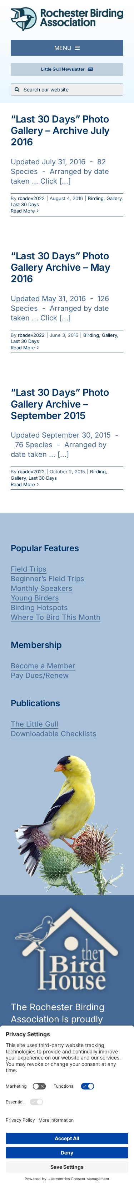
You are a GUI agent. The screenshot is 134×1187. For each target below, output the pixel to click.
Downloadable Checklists (53, 733)
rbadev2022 (31, 198)
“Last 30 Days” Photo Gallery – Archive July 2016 (60, 130)
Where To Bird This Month (55, 617)
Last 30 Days (25, 204)
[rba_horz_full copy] (67, 10)
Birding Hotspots (39, 607)
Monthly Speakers (42, 588)
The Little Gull (34, 724)
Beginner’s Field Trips (47, 578)
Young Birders (35, 598)
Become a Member (43, 666)
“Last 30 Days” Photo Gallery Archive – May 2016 (60, 267)
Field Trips (28, 569)
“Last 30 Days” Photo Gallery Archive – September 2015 (60, 404)
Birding (96, 198)
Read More (23, 211)
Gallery (113, 198)
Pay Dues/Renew (40, 675)
